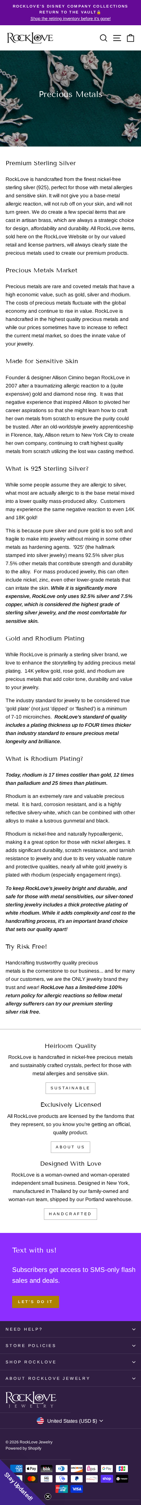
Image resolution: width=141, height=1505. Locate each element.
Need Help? (24, 1329)
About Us (70, 1147)
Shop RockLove (31, 1362)
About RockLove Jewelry (48, 1378)
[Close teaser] (48, 1496)
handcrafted (70, 1214)
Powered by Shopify (23, 1448)
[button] (23, 1482)
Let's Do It (35, 1301)
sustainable (70, 1088)
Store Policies (31, 1345)
